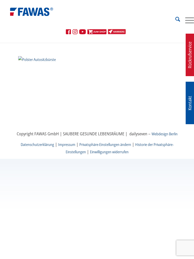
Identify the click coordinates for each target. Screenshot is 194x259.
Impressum (66, 144)
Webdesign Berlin (165, 133)
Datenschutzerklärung (37, 144)
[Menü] (187, 20)
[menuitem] (175, 20)
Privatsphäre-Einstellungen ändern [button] (105, 144)
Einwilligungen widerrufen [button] (109, 151)
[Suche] (175, 20)
